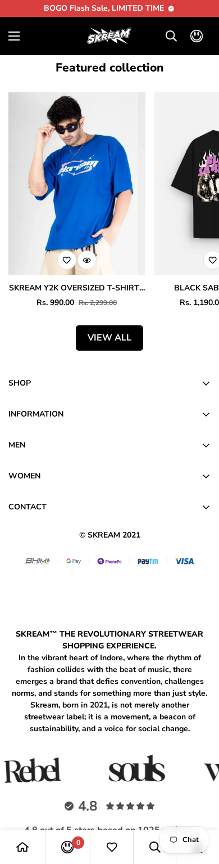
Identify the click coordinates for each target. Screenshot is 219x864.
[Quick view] (87, 260)
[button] (196, 36)
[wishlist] (111, 847)
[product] (22, 847)
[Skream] (109, 36)
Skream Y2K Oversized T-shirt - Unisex (77, 288)
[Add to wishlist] (66, 260)
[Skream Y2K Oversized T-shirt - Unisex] (76, 183)
